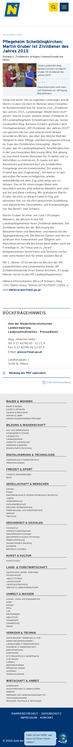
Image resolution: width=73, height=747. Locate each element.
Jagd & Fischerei (14, 578)
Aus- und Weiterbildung (17, 430)
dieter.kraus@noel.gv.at (25, 289)
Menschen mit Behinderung (19, 507)
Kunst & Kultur (13, 560)
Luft (8, 611)
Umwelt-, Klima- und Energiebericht (23, 599)
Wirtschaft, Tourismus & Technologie (23, 701)
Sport (9, 477)
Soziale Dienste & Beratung (19, 543)
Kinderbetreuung (14, 501)
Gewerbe (10, 691)
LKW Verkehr (12, 659)
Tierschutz (11, 516)
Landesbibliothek (14, 439)
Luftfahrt (10, 662)
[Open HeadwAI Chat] (63, 737)
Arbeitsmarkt (12, 685)
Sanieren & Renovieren (17, 412)
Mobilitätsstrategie (15, 665)
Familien (10, 489)
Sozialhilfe (11, 546)
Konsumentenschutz (16, 504)
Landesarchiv (12, 436)
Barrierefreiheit (25, 713)
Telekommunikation (15, 462)
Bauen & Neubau (14, 406)
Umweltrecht (12, 620)
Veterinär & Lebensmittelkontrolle (22, 587)
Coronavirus (12, 528)
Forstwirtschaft (13, 575)
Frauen (9, 492)
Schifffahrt (11, 671)
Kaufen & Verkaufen (15, 409)
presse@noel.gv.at (29, 352)
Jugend (9, 498)
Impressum (29, 717)
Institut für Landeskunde (18, 442)
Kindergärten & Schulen (17, 433)
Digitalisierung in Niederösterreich (22, 459)
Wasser (9, 626)
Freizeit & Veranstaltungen (18, 474)
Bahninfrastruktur (14, 650)
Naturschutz (12, 617)
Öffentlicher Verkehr (15, 668)
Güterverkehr (12, 653)
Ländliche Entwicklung (17, 584)
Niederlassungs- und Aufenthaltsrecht (24, 510)
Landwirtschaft (13, 581)
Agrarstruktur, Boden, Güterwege (22, 572)
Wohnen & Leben (14, 415)
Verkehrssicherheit (15, 674)
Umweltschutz (13, 623)
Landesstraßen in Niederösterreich (22, 644)
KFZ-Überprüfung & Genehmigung (22, 656)
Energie (9, 605)
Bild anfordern (44, 93)
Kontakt (46, 717)
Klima (9, 608)
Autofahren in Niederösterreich (21, 647)
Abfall (9, 602)
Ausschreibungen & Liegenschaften (23, 688)
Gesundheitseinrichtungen (18, 534)
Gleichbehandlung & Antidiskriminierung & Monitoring (32, 495)
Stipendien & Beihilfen (16, 445)
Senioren (10, 513)
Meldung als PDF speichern (27, 373)
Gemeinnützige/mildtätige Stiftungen (23, 418)
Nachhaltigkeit (13, 614)
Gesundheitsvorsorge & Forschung (23, 537)
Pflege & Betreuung (15, 540)
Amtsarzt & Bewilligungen (18, 531)
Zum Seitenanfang (58, 382)
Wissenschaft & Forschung (19, 448)
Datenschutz (51, 713)
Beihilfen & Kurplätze (16, 549)
